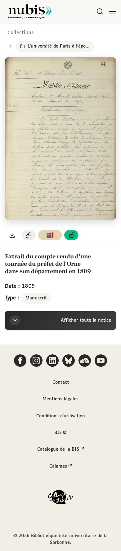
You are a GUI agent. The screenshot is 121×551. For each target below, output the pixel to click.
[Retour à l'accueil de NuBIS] (30, 11)
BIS (58, 433)
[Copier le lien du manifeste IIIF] (50, 235)
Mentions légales (60, 399)
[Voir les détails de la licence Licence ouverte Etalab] (71, 235)
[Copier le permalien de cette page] (29, 235)
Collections (20, 32)
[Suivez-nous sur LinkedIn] (52, 360)
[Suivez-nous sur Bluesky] (68, 360)
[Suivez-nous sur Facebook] (20, 360)
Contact (60, 382)
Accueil (90, 31)
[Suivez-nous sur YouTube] (101, 360)
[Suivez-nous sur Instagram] (36, 360)
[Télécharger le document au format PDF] (12, 235)
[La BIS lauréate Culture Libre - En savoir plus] (60, 498)
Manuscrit (36, 298)
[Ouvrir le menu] (112, 11)
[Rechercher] (100, 11)
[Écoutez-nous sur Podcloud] (84, 360)
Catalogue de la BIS (58, 449)
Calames (58, 466)
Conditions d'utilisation (60, 416)
